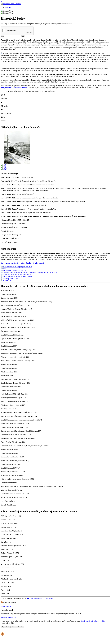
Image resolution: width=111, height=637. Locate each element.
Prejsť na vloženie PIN (8, 617)
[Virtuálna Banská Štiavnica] (11, 4)
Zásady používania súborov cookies (93, 621)
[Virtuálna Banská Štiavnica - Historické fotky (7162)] (3, 167)
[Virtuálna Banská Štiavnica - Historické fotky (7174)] (17, 163)
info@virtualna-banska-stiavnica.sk (41, 598)
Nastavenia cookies (7, 623)
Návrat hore (5, 606)
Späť (7, 7)
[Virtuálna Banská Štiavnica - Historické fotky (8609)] (3, 165)
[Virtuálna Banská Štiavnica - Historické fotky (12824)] (4, 169)
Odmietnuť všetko (17, 627)
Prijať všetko (6, 627)
